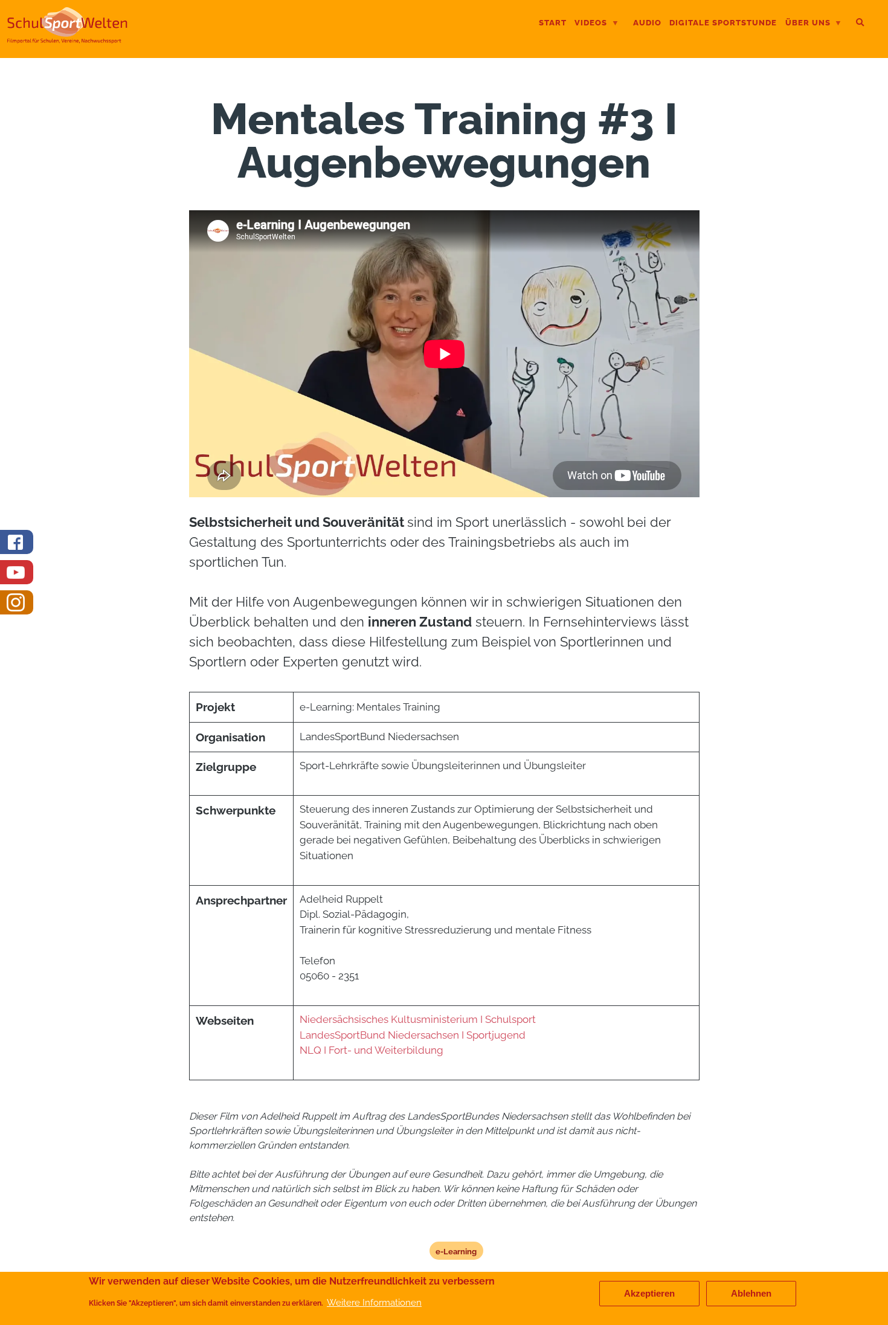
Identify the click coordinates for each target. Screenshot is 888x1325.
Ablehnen (751, 1293)
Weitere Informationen (374, 1303)
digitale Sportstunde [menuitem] (723, 22)
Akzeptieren (649, 1293)
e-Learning (456, 1251)
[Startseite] (67, 39)
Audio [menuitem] (647, 22)
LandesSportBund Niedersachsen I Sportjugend (414, 1035)
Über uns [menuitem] (808, 24)
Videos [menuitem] (590, 24)
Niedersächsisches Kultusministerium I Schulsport (418, 1019)
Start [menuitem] (553, 22)
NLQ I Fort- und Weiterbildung (371, 1050)
